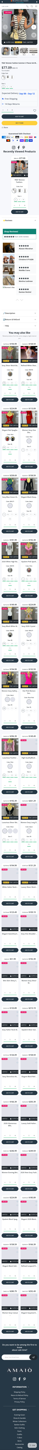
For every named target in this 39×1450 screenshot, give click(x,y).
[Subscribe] (33, 1357)
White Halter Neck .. (10, 887)
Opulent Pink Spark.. (29, 561)
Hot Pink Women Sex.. (29, 692)
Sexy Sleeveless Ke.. (10, 1076)
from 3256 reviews (22, 237)
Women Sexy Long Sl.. (29, 822)
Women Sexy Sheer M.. (29, 981)
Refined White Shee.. (29, 365)
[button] (33, 27)
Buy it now (19, 123)
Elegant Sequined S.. (29, 1313)
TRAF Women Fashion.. (19, 181)
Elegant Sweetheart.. (10, 934)
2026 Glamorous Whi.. (10, 1124)
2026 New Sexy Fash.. (29, 1172)
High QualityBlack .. (29, 758)
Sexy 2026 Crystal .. (29, 626)
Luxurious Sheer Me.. (10, 822)
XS (8, 447)
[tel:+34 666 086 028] (27, 6)
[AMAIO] (5, 6)
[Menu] (36, 6)
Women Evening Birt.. (10, 1172)
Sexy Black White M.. (10, 626)
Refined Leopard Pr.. (29, 1266)
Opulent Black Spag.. (10, 1219)
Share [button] (6, 127)
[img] (9, 237)
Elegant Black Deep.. (29, 497)
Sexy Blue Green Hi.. (10, 497)
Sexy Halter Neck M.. (10, 1030)
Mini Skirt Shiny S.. (10, 980)
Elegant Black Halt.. (10, 1266)
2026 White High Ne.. (10, 561)
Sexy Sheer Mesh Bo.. (10, 365)
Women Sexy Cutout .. (10, 1314)
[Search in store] (32, 6)
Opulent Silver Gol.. (29, 1030)
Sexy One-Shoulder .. (29, 934)
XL (10, 387)
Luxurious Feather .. (10, 758)
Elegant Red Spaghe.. (10, 430)
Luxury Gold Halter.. (29, 1123)
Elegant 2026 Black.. (29, 1219)
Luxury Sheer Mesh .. (29, 887)
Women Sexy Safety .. (10, 691)
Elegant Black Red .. (29, 1076)
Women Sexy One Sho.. (29, 431)
